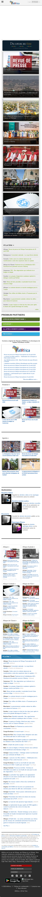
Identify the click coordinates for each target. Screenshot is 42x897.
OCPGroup (7, 324)
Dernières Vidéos (7, 493)
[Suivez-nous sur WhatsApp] (25, 875)
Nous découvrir (22, 888)
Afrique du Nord (28, 620)
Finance (5, 385)
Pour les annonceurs (17, 868)
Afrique (5, 547)
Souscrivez (14, 872)
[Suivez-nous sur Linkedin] (21, 875)
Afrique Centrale (8, 584)
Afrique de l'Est (28, 584)
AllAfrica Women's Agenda (13, 329)
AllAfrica (14, 3)
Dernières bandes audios (20, 501)
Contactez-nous (35, 886)
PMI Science (7, 334)
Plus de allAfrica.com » (30, 379)
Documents (5, 514)
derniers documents (25, 516)
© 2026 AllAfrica (6, 886)
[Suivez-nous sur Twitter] (17, 875)
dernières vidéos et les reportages (29, 495)
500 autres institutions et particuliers (18, 835)
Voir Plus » (6, 825)
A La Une (7, 245)
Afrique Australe (28, 547)
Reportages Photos (18, 522)
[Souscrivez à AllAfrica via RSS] (29, 875)
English (29, 1)
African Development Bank (13, 319)
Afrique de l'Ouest (9, 620)
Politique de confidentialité (21, 886)
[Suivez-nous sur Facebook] (12, 875)
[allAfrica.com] (21, 349)
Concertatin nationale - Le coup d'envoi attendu (20, 255)
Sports (4, 438)
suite (37, 309)
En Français (35, 1)
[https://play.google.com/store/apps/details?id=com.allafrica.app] (13, 880)
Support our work (16, 865)
